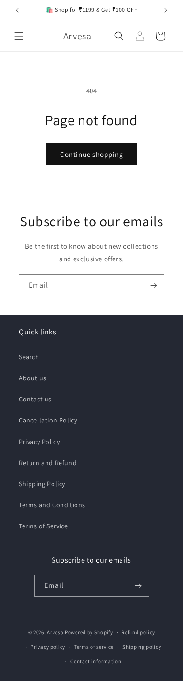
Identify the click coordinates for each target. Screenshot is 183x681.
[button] (18, 36)
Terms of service (94, 647)
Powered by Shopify (89, 632)
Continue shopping (91, 154)
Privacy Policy (39, 441)
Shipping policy (141, 647)
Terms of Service (43, 526)
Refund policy (138, 632)
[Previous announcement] (17, 10)
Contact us (35, 399)
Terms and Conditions (52, 505)
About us (32, 378)
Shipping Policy (42, 484)
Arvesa (55, 632)
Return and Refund (47, 463)
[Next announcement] (165, 10)
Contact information (95, 661)
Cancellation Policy (48, 420)
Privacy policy (47, 647)
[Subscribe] (153, 285)
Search (29, 357)
